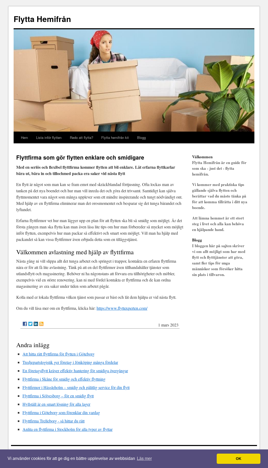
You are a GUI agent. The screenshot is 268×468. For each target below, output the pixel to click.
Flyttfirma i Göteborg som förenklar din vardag (61, 412)
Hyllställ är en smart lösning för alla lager (56, 404)
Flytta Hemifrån (42, 18)
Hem (24, 137)
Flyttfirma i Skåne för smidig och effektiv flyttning (64, 379)
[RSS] (41, 324)
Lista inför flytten (49, 137)
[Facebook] (25, 324)
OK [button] (238, 458)
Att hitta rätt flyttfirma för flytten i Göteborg (58, 354)
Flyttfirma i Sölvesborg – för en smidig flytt (58, 395)
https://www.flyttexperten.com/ (122, 308)
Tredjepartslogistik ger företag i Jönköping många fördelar (70, 362)
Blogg (141, 137)
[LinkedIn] (36, 324)
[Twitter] (30, 324)
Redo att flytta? (81, 137)
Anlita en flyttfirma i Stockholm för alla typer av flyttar (68, 429)
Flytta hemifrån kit (115, 137)
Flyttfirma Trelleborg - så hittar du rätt (54, 421)
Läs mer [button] (144, 458)
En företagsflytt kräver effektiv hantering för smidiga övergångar (75, 370)
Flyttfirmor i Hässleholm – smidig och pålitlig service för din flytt (76, 387)
